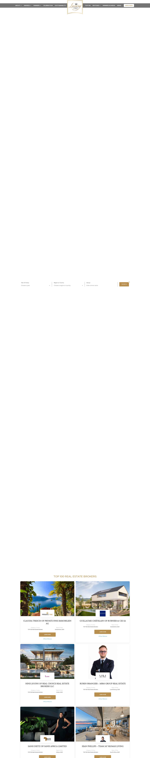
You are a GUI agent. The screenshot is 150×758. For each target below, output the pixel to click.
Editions (96, 5)
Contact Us (120, 1)
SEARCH (124, 284)
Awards (27, 5)
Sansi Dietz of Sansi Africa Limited (47, 746)
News (119, 5)
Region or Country (59, 282)
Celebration (48, 5)
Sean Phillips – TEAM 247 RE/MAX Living (103, 746)
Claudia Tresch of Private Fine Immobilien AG (47, 622)
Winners (36, 5)
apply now (129, 5)
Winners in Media (109, 5)
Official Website (47, 639)
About (17, 5)
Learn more (47, 634)
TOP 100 (88, 5)
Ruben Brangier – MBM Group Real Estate (103, 684)
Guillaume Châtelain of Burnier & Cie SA (103, 621)
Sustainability (60, 5)
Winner (88, 282)
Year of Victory (25, 282)
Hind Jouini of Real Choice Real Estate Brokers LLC (47, 685)
